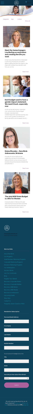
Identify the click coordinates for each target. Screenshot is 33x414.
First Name (8, 326)
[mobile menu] (2, 2)
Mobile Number (9, 343)
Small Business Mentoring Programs (15, 259)
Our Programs (8, 256)
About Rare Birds (9, 254)
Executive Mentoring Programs (13, 265)
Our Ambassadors (9, 267)
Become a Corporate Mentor (12, 281)
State (6, 365)
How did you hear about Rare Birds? (15, 374)
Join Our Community (10, 273)
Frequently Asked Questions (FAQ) (14, 303)
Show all (27, 21)
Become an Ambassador (11, 292)
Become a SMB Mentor (11, 287)
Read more (26, 71)
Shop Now (7, 298)
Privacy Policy (18, 403)
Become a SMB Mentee (11, 290)
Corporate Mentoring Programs (13, 262)
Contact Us (7, 301)
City (6, 357)
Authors (19, 19)
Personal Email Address (12, 317)
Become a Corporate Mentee (12, 284)
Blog (5, 276)
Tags (12, 19)
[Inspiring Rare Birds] (16, 2)
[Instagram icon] (17, 407)
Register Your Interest (10, 278)
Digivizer (26, 405)
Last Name (8, 334)
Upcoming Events (9, 295)
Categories (6, 19)
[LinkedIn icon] (15, 407)
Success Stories (8, 270)
